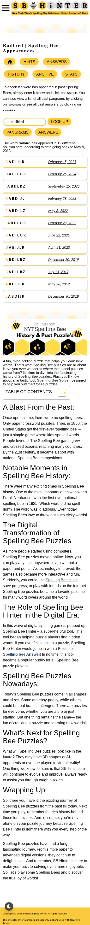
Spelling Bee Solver (53, 380)
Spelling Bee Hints (62, 580)
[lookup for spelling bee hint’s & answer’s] (9, 61)
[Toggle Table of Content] (59, 393)
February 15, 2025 (62, 162)
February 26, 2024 (62, 174)
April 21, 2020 (59, 248)
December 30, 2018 (63, 297)
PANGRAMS (17, 132)
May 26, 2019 (59, 284)
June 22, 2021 (59, 235)
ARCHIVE (45, 74)
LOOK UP (59, 122)
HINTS (29, 62)
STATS (71, 74)
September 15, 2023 (63, 187)
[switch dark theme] (9, 906)
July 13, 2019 (58, 272)
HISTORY (16, 74)
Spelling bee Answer (21, 654)
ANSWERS (57, 62)
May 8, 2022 (58, 211)
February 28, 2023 (62, 199)
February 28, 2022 (62, 223)
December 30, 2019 (63, 260)
